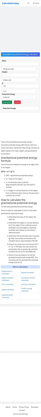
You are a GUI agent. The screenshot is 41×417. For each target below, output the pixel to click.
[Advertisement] (20, 27)
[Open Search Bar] (28, 3)
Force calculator (8, 284)
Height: (5, 72)
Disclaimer (34, 407)
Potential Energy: (8, 94)
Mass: (4, 61)
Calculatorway (10, 3)
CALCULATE (7, 102)
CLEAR (17, 102)
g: (2, 83)
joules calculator (8, 289)
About (8, 407)
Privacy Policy (24, 407)
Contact (22, 410)
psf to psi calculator (28, 284)
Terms (14, 407)
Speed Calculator (27, 272)
